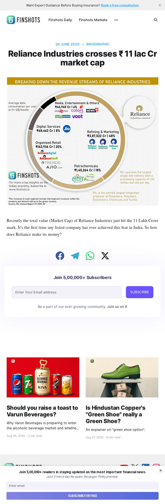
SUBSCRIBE (139, 292)
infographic (98, 44)
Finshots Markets (93, 20)
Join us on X (116, 306)
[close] (159, 5)
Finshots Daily (60, 20)
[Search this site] (155, 19)
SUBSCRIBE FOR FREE (82, 496)
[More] (116, 20)
